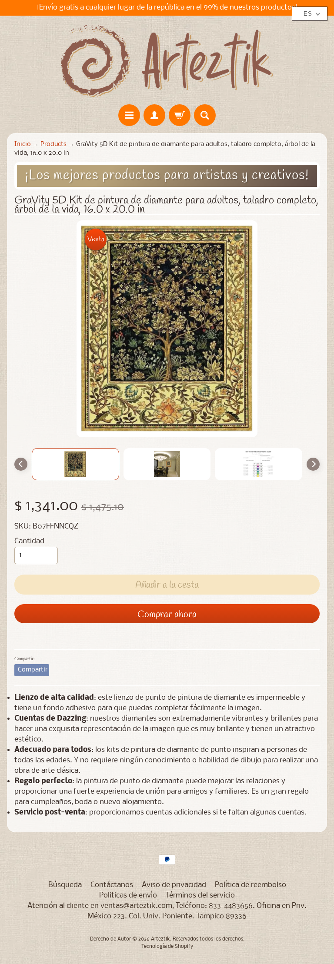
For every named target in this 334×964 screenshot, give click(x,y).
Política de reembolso (250, 885)
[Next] (313, 464)
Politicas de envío (128, 895)
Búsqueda (65, 885)
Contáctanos (111, 885)
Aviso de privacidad (174, 885)
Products (53, 144)
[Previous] (20, 464)
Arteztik (160, 939)
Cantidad (29, 541)
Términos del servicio (200, 895)
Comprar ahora (167, 614)
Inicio (22, 144)
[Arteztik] (167, 61)
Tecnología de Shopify (167, 946)
